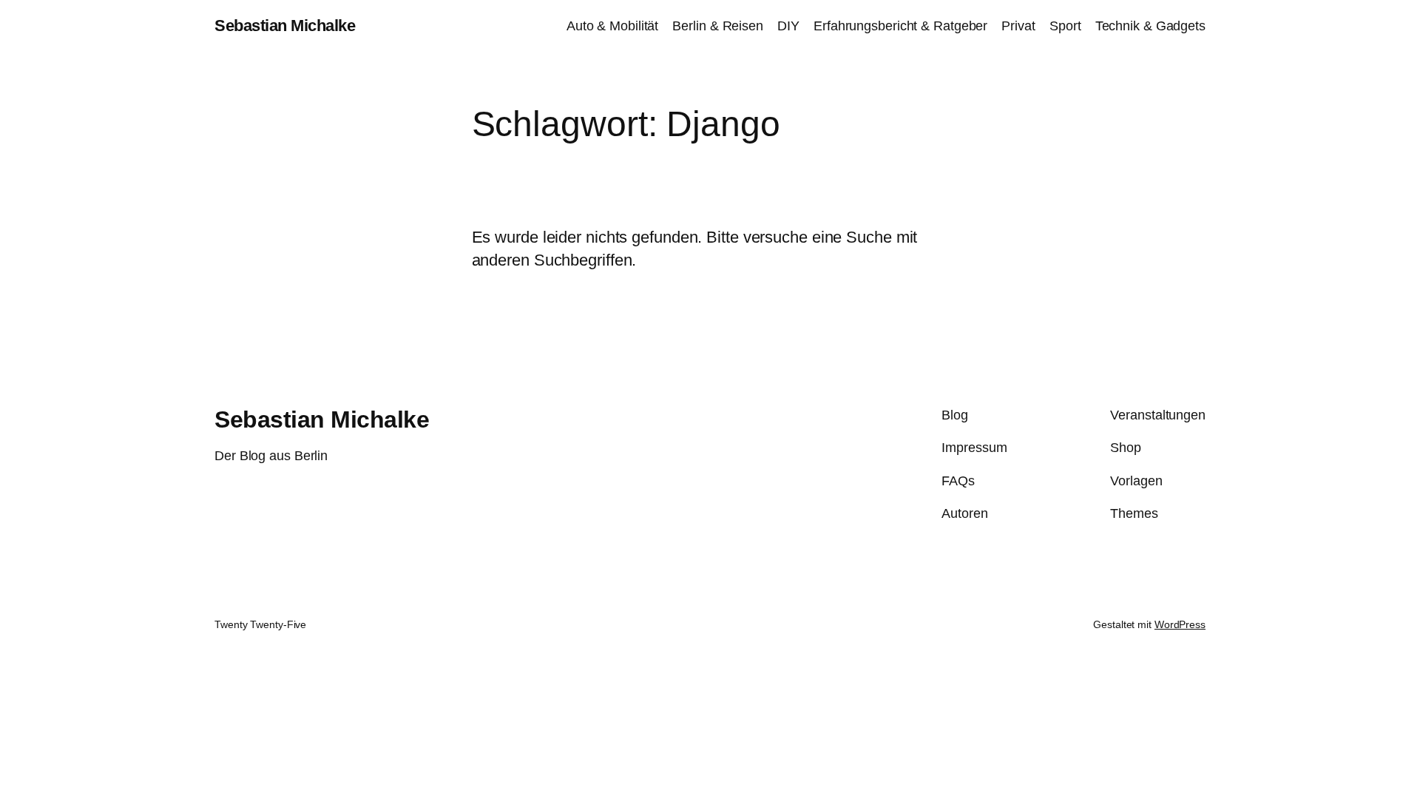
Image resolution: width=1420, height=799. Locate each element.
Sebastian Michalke (284, 25)
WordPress (1180, 624)
